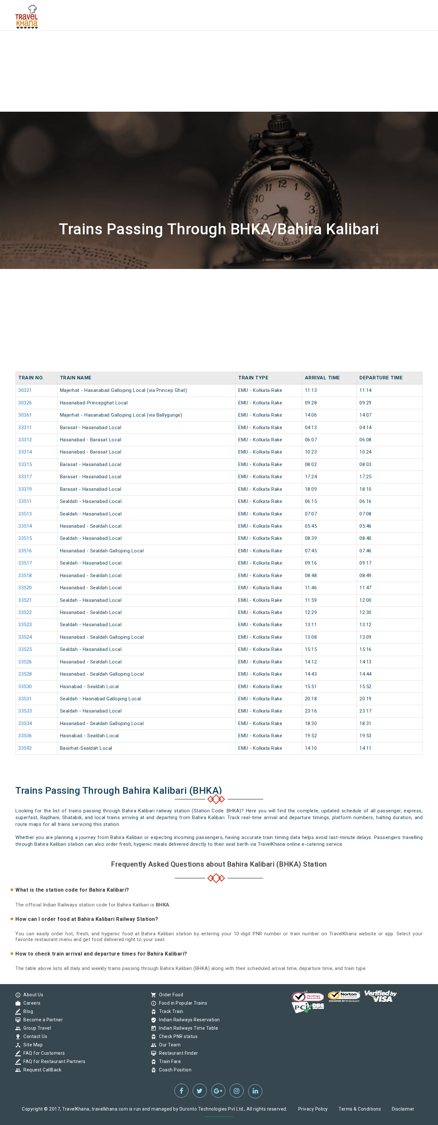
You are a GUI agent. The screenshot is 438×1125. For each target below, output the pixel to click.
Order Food (169, 994)
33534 (25, 723)
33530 (25, 686)
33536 (25, 736)
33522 (25, 612)
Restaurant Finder (177, 1053)
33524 (25, 637)
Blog (26, 1011)
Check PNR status (177, 1036)
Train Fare (168, 1061)
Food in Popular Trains (181, 1003)
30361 (25, 415)
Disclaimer (403, 1109)
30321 (25, 390)
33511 (25, 501)
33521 (25, 600)
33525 (25, 649)
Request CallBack (40, 1069)
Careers (30, 1003)
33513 (25, 514)
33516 (25, 551)
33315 (25, 464)
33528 (25, 674)
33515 (25, 538)
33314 (25, 452)
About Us (31, 994)
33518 (25, 575)
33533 (25, 711)
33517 (25, 563)
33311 (25, 427)
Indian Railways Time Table (187, 1028)
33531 (25, 699)
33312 (25, 440)
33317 (25, 477)
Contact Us (33, 1036)
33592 (25, 748)
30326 (25, 403)
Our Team (168, 1044)
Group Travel (35, 1028)
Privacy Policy (313, 1109)
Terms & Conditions (360, 1109)
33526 (25, 662)
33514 (25, 526)
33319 (25, 489)
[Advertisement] (192, 45)
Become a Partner (41, 1019)
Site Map (31, 1044)
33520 (25, 588)
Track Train (169, 1011)
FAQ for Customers (42, 1053)
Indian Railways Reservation (188, 1019)
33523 (25, 624)
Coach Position (173, 1069)
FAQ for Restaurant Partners (53, 1061)
